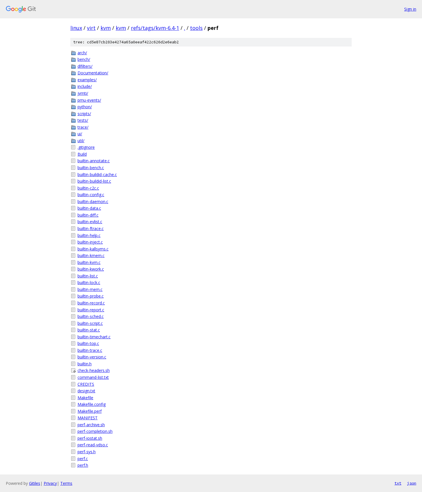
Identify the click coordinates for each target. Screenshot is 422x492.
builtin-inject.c (90, 242)
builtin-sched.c (91, 316)
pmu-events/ (89, 100)
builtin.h (85, 363)
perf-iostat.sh (90, 438)
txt (397, 483)
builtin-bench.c (91, 167)
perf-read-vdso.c (93, 444)
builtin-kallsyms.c (93, 249)
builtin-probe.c (91, 296)
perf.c (83, 458)
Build (82, 154)
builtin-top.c (88, 343)
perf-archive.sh (91, 424)
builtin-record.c (91, 303)
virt (91, 27)
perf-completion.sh (95, 431)
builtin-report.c (91, 309)
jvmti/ (83, 93)
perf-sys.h (87, 451)
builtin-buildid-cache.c (97, 174)
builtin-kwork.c (91, 269)
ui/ (80, 133)
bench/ (84, 59)
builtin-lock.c (89, 282)
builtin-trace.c (90, 350)
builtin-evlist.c (90, 221)
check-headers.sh (94, 370)
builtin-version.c (92, 357)
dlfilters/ (85, 66)
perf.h (83, 465)
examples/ (87, 79)
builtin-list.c (88, 276)
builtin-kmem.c (91, 255)
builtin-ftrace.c (91, 228)
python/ (85, 106)
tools (196, 27)
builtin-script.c (90, 323)
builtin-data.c (89, 208)
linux (76, 27)
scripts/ (84, 113)
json (411, 483)
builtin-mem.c (90, 289)
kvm (105, 27)
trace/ (83, 127)
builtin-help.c (89, 235)
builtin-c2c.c (88, 188)
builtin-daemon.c (93, 201)
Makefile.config (92, 404)
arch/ (82, 52)
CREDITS (86, 384)
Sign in (410, 9)
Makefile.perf (90, 411)
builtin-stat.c (89, 330)
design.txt (86, 390)
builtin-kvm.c (89, 262)
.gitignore (86, 147)
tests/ (83, 120)
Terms (66, 483)
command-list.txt (93, 377)
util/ (81, 140)
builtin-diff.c (88, 215)
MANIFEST (88, 417)
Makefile (85, 397)
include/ (85, 86)
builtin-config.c (91, 194)
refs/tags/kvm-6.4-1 (155, 27)
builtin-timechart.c (94, 336)
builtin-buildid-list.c (94, 181)
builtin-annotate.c (94, 160)
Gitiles (34, 483)
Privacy (50, 483)
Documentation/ (93, 73)
